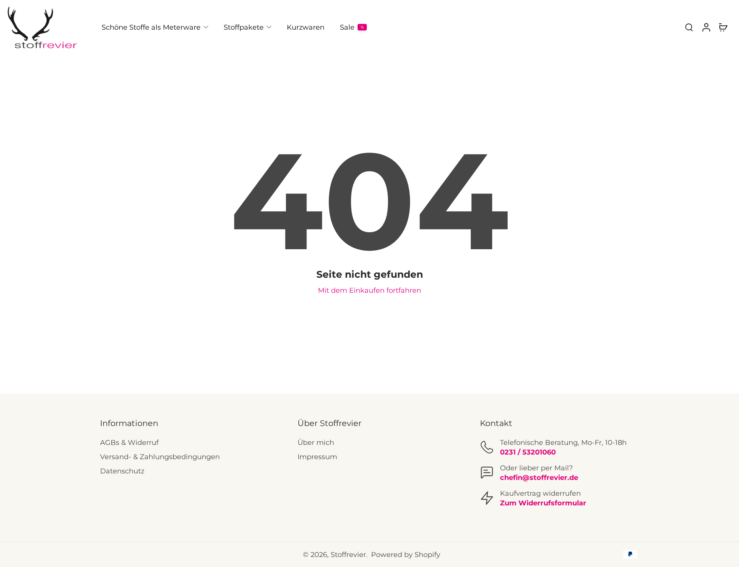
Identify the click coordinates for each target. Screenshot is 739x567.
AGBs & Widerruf (129, 442)
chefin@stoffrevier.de (539, 477)
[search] (688, 27)
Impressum (317, 456)
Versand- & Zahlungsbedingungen (160, 456)
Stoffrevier (348, 554)
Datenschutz (122, 470)
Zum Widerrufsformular (543, 502)
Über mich (316, 442)
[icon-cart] (722, 27)
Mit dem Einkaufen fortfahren (369, 290)
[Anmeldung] (705, 27)
